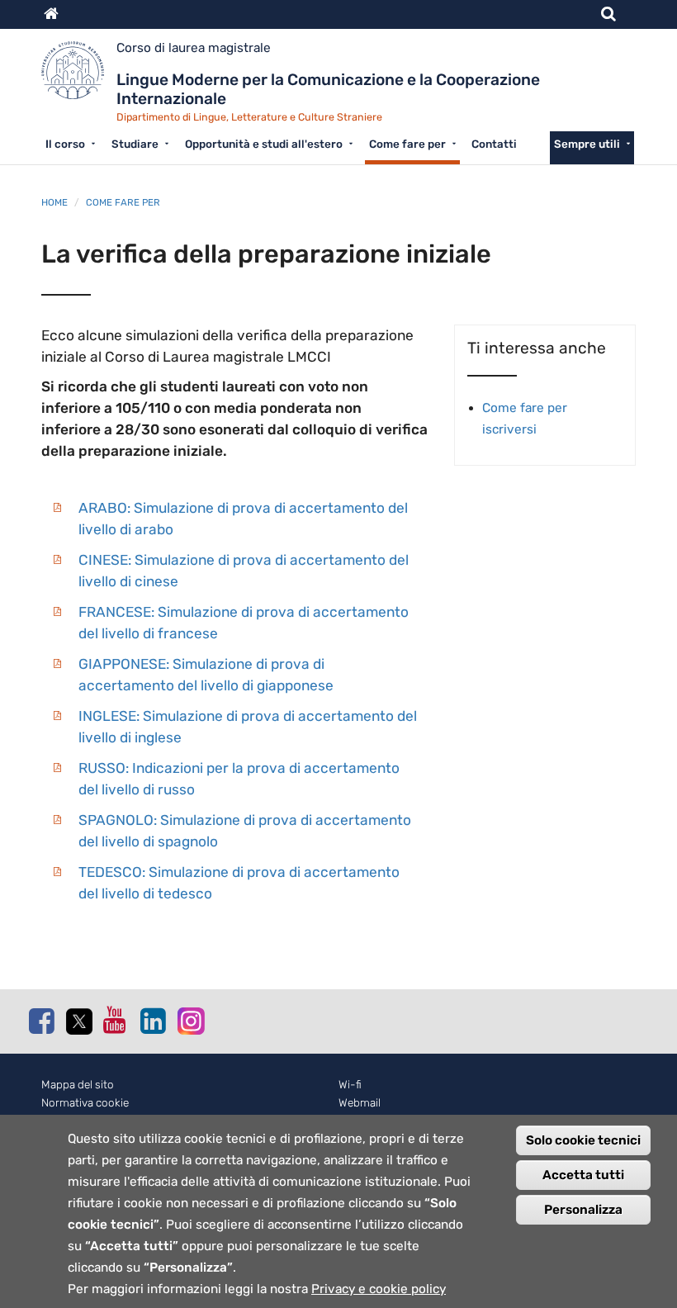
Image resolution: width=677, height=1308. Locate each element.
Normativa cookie (85, 1103)
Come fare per (407, 143)
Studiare (135, 143)
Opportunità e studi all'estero (264, 143)
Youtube (115, 1020)
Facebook (41, 1021)
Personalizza (583, 1209)
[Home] (78, 76)
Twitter (78, 1021)
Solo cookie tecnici (583, 1140)
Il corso (65, 143)
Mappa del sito (77, 1084)
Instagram (190, 1020)
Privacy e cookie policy (378, 1289)
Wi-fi (350, 1084)
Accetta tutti (583, 1175)
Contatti (494, 143)
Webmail (359, 1103)
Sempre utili (587, 143)
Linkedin (153, 1021)
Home (54, 202)
